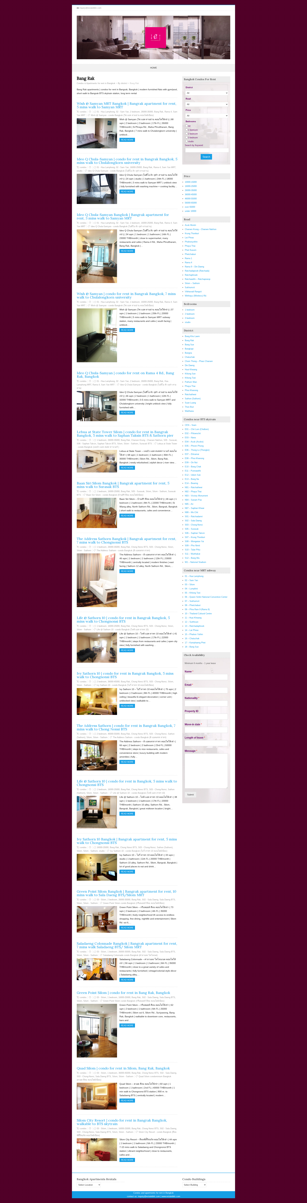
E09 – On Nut (191, 462)
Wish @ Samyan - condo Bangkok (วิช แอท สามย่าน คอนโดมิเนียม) (122, 115)
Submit (190, 794)
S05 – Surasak (192, 529)
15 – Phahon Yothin (194, 634)
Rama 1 (188, 258)
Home (153, 67)
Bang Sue (189, 344)
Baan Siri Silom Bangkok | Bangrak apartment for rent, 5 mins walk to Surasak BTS (123, 485)
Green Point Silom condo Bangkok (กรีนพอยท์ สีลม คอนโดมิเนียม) (133, 903)
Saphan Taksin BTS (106, 443)
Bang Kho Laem (192, 336)
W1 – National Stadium (195, 562)
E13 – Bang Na (192, 479)
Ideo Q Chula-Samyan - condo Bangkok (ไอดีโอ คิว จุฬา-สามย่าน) (118, 171)
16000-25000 (136, 167)
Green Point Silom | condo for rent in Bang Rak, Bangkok (123, 992)
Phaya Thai (190, 246)
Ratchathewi (190, 394)
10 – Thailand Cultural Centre (198, 613)
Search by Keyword (194, 145)
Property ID (191, 711)
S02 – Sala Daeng (193, 520)
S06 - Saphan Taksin (86, 443)
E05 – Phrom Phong (194, 446)
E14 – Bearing (191, 483)
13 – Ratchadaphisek (194, 626)
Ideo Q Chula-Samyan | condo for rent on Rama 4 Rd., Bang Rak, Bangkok (125, 375)
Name (189, 671)
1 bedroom (135, 223)
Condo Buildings (193, 1179)
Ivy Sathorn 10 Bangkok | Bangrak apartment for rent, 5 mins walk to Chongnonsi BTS (127, 841)
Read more (127, 140)
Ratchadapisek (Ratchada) (197, 271)
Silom (119, 443)
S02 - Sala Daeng (150, 899)
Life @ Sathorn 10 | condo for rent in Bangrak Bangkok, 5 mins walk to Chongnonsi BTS (123, 620)
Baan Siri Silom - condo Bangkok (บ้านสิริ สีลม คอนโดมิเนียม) (114, 495)
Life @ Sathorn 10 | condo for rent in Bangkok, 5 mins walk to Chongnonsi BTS (127, 783)
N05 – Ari (189, 504)
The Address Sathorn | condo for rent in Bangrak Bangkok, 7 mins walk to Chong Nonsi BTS (126, 727)
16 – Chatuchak (192, 638)
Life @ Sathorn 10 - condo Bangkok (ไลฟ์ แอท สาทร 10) (123, 629)
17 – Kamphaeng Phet (195, 642)
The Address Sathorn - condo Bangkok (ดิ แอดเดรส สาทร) (123, 550)
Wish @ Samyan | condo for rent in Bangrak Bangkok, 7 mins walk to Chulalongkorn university (126, 295)
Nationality (192, 698)
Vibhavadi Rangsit (193, 291)
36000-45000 (114, 681)
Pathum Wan (191, 382)
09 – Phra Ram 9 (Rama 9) (197, 609)
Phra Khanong (191, 390)
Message (191, 751)
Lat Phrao (189, 237)
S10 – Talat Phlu (192, 549)
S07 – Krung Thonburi (195, 537)
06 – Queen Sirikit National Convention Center (206, 597)
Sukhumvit (190, 287)
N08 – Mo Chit (191, 512)
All (189, 126)
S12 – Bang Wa (192, 558)
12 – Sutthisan (191, 622)
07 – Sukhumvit (192, 601)
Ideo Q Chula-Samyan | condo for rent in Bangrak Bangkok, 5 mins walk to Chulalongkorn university (127, 161)
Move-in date (193, 724)
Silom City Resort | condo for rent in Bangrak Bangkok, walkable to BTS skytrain (122, 1122)
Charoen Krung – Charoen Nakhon (200, 229)
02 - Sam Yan (122, 112)
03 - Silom (101, 899)
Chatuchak (190, 357)
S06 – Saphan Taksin (195, 533)
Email (189, 684)
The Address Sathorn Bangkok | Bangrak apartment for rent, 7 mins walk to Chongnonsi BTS (126, 540)
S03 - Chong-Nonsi (158, 547)
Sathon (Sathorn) (165, 847)
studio (79, 171)
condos (83, 112)
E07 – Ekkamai (192, 454)
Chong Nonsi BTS (139, 547)
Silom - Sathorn (131, 443)
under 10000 (190, 211)
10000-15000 (191, 182)
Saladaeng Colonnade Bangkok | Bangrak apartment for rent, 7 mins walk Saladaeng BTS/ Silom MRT (127, 945)
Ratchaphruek (191, 275)
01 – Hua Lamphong (194, 576)
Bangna (188, 353)
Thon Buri (189, 407)
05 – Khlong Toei (192, 593)
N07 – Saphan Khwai (194, 508)
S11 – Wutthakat (192, 554)
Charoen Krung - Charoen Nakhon (146, 440)
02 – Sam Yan (191, 580)
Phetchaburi (190, 254)
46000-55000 (114, 734)
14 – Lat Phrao (191, 630)
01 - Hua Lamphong (106, 112)
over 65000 (190, 207)
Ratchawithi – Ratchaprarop (197, 279)
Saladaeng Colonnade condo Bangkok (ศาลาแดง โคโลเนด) (130, 955)
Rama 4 (168, 112)
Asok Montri (190, 225)
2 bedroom (135, 112)
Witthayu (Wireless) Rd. (196, 296)
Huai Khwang (191, 369)
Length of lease (195, 737)
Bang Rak (158, 112)
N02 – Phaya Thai (193, 491)
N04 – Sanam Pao (193, 500)
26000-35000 (147, 112)
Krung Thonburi (192, 233)
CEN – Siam (190, 425)
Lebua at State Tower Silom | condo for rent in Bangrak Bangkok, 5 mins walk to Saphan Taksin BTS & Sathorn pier (125, 434)
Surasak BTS (145, 443)
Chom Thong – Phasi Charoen (199, 361)
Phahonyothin (191, 242)
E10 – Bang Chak (193, 466)
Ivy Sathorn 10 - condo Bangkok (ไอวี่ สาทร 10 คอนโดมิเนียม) (125, 685)
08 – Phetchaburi (193, 605)
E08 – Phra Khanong (194, 458)
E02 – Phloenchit (193, 433)
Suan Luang (190, 403)
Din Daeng (189, 365)
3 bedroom (193, 137)
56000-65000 (191, 203)
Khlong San (190, 373)
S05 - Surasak (170, 440)
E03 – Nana (190, 437)
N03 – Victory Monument (196, 495)
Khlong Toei (190, 378)
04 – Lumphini (191, 588)
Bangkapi (189, 349)
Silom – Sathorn (192, 283)
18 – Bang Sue (192, 647)
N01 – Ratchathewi (193, 487)
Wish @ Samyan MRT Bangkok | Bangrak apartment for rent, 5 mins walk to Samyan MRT (126, 105)
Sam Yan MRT (168, 167)
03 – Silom (190, 584)
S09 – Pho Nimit (192, 545)
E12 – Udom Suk (193, 475)
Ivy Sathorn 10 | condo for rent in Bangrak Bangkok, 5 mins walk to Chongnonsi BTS (125, 675)
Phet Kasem (190, 250)
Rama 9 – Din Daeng (194, 266)
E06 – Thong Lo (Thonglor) (197, 450)
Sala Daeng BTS (167, 899)
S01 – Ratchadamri (194, 516)
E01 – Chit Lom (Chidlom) (197, 429)
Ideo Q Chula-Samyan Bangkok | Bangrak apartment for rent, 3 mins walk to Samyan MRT (123, 216)
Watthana (189, 411)
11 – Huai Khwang (193, 618)
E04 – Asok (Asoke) (194, 442)
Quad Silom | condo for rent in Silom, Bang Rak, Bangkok (123, 1068)
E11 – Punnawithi (193, 471)
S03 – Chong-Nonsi (194, 525)
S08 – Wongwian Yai (194, 541)
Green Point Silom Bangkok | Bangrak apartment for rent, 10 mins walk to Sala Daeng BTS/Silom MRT (126, 893)
